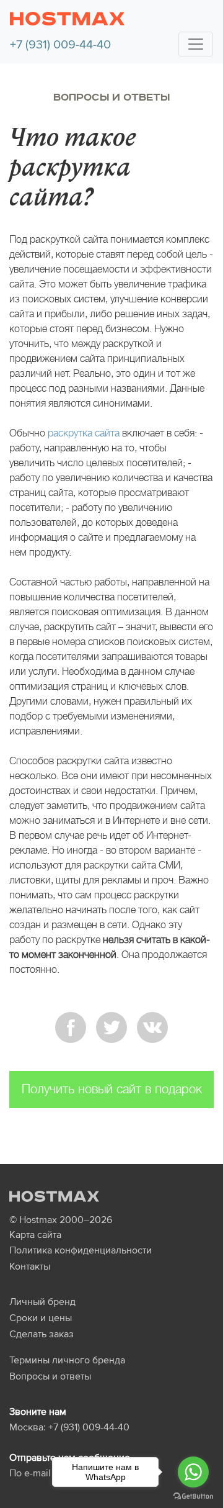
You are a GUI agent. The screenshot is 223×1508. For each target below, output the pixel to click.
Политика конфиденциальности (80, 1249)
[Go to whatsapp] (193, 1472)
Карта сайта (35, 1234)
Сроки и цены (40, 1317)
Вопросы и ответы (111, 97)
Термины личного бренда (67, 1359)
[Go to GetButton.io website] (193, 1495)
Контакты (29, 1265)
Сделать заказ (41, 1333)
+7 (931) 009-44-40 (60, 44)
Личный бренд (42, 1301)
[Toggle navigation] (195, 44)
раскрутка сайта (84, 433)
